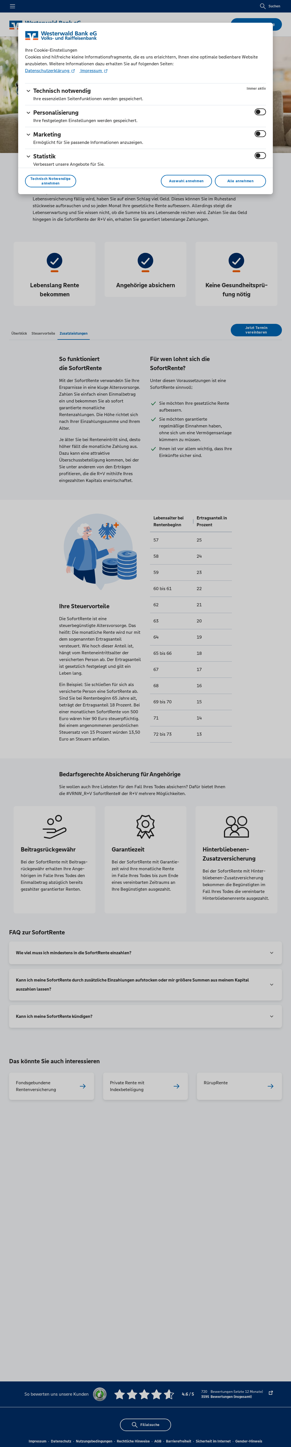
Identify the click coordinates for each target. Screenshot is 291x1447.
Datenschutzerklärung (47, 70)
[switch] (260, 111)
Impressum (91, 70)
